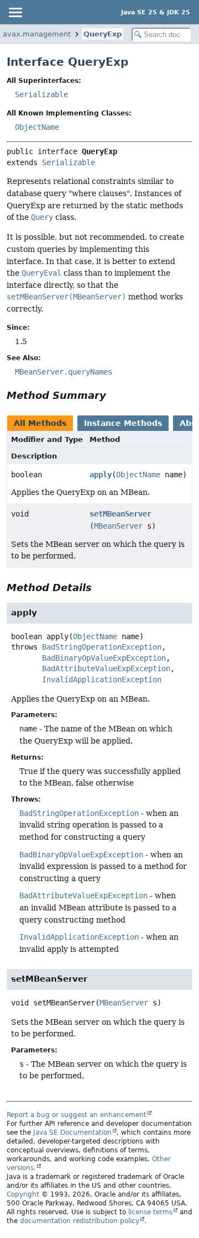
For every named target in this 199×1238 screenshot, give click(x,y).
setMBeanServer (120, 513)
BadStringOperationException (101, 646)
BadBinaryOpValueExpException (104, 658)
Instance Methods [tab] (123, 423)
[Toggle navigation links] (15, 12)
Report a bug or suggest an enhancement (76, 1115)
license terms (150, 1212)
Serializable (41, 94)
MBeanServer (118, 525)
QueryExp (102, 34)
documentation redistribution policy (79, 1221)
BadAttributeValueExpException (106, 668)
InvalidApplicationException (101, 679)
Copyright (23, 1194)
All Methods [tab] (40, 423)
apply (101, 474)
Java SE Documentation (72, 1132)
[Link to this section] (113, 395)
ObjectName (37, 127)
